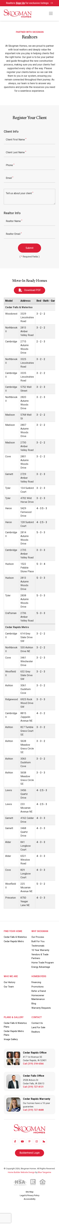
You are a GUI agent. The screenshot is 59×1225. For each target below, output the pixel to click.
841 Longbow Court (25, 846)
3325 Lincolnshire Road (27, 363)
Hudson (9, 563)
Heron (8, 508)
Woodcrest (11, 313)
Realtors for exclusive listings (27, 3)
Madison (10, 414)
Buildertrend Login (30, 1152)
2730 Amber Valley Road (27, 446)
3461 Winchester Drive (26, 661)
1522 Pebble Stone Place (27, 567)
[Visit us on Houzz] (44, 1141)
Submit (29, 247)
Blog (33, 1003)
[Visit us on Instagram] (37, 1141)
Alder (8, 842)
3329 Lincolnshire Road (27, 317)
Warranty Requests (41, 1008)
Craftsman (11, 613)
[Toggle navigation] (50, 13)
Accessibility (29, 1199)
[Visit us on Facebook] (15, 1141)
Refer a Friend (38, 991)
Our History (9, 982)
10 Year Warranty (40, 950)
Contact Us (37, 1023)
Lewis (8, 790)
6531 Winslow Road (25, 860)
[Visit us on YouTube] (22, 1141)
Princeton (10, 897)
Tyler (8, 488)
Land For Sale (38, 1027)
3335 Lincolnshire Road (27, 377)
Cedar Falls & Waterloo (19, 307)
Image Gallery (11, 1039)
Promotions (37, 986)
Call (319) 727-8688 (33, 1110)
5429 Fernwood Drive (25, 512)
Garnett (9, 474)
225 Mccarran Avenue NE (26, 887)
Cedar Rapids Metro (17, 627)
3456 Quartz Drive (24, 794)
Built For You (38, 941)
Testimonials (37, 945)
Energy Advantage (40, 967)
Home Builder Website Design (21, 1172)
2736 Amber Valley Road (27, 617)
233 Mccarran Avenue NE (26, 808)
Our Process (37, 937)
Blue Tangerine (44, 1172)
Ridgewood (11, 699)
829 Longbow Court (25, 873)
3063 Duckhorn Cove (25, 762)
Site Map (30, 1192)
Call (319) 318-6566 (33, 1063)
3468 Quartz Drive (24, 832)
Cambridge (11, 341)
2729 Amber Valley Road (27, 478)
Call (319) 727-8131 (33, 1087)
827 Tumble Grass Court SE (26, 731)
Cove (8, 456)
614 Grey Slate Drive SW (26, 637)
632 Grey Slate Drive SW (26, 675)
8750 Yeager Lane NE (25, 901)
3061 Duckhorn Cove (25, 689)
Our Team (9, 986)
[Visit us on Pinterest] (29, 1141)
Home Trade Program (42, 962)
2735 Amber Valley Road (27, 554)
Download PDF (32, 290)
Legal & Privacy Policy (29, 1195)
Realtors (35, 1032)
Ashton (9, 685)
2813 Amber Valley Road (27, 331)
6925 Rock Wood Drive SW (26, 703)
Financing (36, 982)
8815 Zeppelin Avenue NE (26, 717)
